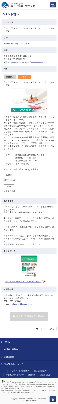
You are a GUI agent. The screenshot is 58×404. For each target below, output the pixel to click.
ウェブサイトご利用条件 (19, 371)
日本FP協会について (13, 364)
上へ (53, 399)
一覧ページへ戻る (46, 329)
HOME (7, 342)
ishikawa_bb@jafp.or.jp (22, 304)
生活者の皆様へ (11, 349)
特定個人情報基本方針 (15, 375)
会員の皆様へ (10, 357)
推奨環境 (31, 375)
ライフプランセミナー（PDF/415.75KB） (23, 281)
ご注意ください (46, 375)
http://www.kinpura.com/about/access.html (28, 62)
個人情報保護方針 (41, 371)
